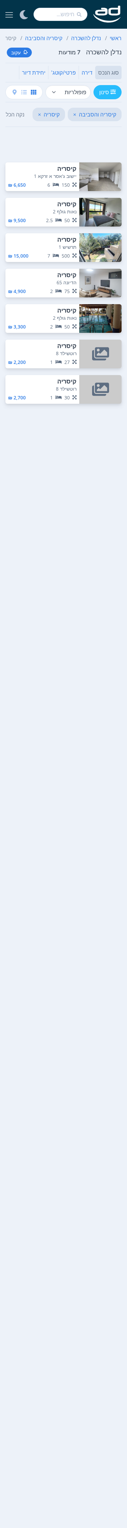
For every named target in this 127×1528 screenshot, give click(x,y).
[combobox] (60, 14)
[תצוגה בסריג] (33, 92)
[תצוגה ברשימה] (24, 92)
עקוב (16, 52)
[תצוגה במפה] (14, 92)
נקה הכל (15, 114)
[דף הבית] (107, 14)
